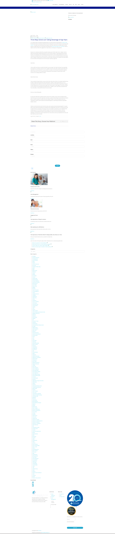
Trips (33, 467)
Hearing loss (34, 359)
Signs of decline (35, 450)
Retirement (34, 436)
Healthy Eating (34, 358)
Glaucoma (34, 345)
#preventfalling (35, 260)
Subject (32, 149)
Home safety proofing (36, 374)
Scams (33, 441)
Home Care (34, 366)
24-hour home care (35, 264)
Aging (33, 269)
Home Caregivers (35, 367)
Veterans (33, 471)
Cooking (33, 306)
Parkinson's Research (36, 422)
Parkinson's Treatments (36, 423)
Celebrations (34, 297)
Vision (33, 473)
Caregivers (34, 295)
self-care (33, 442)
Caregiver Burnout (35, 293)
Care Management (35, 291)
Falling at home (35, 327)
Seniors (33, 448)
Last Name (32, 135)
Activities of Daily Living (36, 266)
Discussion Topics (35, 321)
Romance (33, 437)
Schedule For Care (38, 1)
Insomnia (33, 384)
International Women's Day (37, 385)
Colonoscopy (34, 302)
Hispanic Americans (35, 363)
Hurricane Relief (35, 378)
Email (31, 139)
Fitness (33, 336)
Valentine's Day (35, 468)
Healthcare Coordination (36, 357)
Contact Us (62, 494)
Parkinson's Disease (35, 419)
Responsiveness (35, 433)
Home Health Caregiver (36, 371)
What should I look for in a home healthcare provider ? (41, 244)
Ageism (33, 267)
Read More (32, 190)
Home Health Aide (35, 370)
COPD (33, 308)
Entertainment (34, 323)
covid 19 (33, 309)
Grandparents (34, 348)
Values (33, 470)
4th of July (34, 265)
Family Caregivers (35, 328)
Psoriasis (33, 429)
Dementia (34, 315)
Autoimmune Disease (36, 282)
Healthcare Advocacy (35, 356)
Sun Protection (34, 459)
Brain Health (34, 284)
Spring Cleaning (35, 455)
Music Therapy (34, 407)
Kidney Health (34, 388)
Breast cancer (34, 286)
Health (33, 353)
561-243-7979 (51, 0)
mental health (34, 400)
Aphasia (33, 274)
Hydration (34, 379)
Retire (33, 435)
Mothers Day (34, 406)
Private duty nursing (35, 427)
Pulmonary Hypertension (36, 431)
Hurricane (34, 376)
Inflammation (34, 382)
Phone (32, 144)
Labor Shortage (35, 391)
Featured (33, 331)
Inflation (33, 383)
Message (32, 154)
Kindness (33, 389)
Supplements (34, 461)
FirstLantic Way (34, 335)
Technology (34, 462)
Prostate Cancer (35, 428)
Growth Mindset (35, 352)
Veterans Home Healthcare (36, 472)
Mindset (33, 405)
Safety (33, 439)
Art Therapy (34, 275)
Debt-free (34, 314)
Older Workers (34, 415)
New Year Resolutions (36, 409)
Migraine (33, 404)
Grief (33, 350)
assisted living (34, 278)
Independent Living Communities (37, 380)
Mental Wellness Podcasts (36, 402)
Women (33, 476)
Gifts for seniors (35, 344)
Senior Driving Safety (35, 445)
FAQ (60, 495)
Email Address (69, 523)
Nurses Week (34, 411)
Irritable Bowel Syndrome (36, 387)
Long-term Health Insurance (37, 394)
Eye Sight (33, 326)
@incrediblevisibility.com (45, 532)
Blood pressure (35, 283)
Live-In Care (34, 392)
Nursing (33, 413)
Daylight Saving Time (35, 313)
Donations (34, 322)
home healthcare (35, 372)
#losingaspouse (35, 258)
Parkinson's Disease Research (37, 420)
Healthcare (34, 354)
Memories (34, 398)
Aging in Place (34, 270)
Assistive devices (35, 279)
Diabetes (33, 318)
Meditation (34, 397)
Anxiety (33, 273)
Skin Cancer (34, 451)
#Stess (33, 261)
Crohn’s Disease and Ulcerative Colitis (38, 312)
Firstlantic (39, 530)
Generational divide (35, 343)
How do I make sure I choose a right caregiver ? (40, 245)
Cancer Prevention (35, 289)
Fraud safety (34, 340)
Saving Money (34, 440)
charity (33, 299)
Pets (33, 426)
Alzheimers (34, 271)
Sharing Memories (35, 449)
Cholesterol (34, 300)
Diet (33, 319)
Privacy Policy (62, 496)
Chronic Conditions (35, 301)
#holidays (34, 256)
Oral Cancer (34, 416)
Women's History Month (36, 477)
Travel (33, 466)
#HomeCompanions (35, 257)
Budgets (33, 287)
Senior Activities (35, 444)
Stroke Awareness (35, 458)
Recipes (33, 432)
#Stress (33, 262)
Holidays (33, 365)
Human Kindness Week (36, 375)
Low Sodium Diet (35, 396)
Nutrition (33, 414)
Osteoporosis (34, 418)
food (33, 337)
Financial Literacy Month (36, 334)
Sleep (33, 453)
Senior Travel (34, 446)
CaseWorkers (34, 296)
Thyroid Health (34, 464)
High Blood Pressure (35, 362)
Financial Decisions (35, 332)
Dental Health (34, 317)
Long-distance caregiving (36, 393)
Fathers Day (34, 330)
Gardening (34, 341)
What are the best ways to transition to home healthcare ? (42, 246)
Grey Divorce (34, 349)
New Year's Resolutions (36, 410)
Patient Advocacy (35, 424)
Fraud (33, 339)
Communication (35, 305)
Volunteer (34, 475)
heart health (34, 361)
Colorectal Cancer (35, 304)
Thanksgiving (34, 463)
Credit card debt (35, 310)
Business (33, 288)
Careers (34, 1)
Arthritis (33, 277)
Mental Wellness (35, 401)
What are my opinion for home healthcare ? (39, 242)
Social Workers (34, 454)
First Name (70, 19)
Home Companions (35, 369)
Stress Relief (34, 457)
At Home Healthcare (35, 280)
